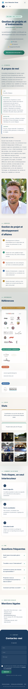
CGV (25, 684)
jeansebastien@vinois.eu (10, 615)
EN (6, 6)
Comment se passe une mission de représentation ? (12, 570)
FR (3, 6)
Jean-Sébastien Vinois (11, 2)
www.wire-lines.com (8, 376)
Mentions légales (6, 684)
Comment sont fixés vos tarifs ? (12, 587)
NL (10, 6)
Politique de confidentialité (17, 684)
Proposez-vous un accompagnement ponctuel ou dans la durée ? (11, 579)
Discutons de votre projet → (14, 52)
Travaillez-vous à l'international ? (12, 563)
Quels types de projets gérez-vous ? (11, 556)
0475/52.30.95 (7, 613)
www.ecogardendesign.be (10, 373)
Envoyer (6, 671)
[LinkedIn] (3, 2)
